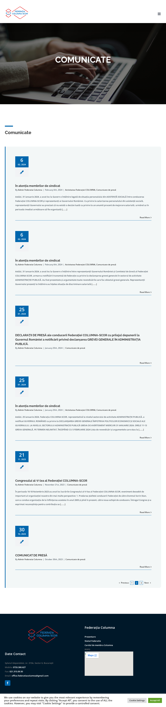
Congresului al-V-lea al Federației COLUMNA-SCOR (51, 480)
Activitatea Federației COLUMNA (80, 189)
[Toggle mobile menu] (159, 14)
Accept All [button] (155, 700)
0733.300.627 (19, 667)
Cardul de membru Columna (99, 645)
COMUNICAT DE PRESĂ (31, 555)
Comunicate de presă (106, 189)
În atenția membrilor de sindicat (37, 186)
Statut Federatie (93, 640)
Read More (145, 217)
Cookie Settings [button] (137, 700)
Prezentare (90, 636)
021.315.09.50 (16, 671)
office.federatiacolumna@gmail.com (30, 675)
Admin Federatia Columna (30, 189)
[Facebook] (7, 683)
